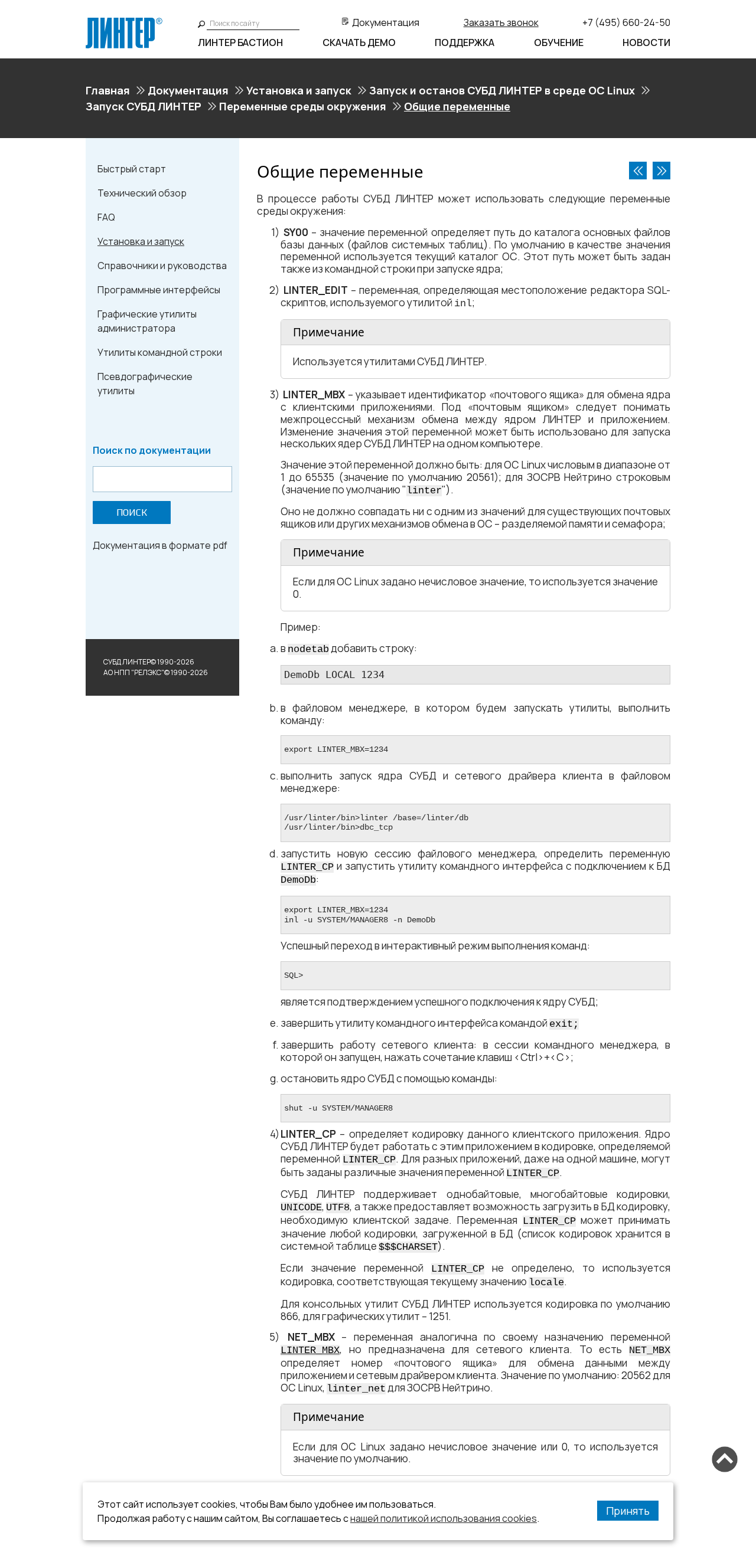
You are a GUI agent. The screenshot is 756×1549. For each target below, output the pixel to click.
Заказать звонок (501, 22)
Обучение (559, 42)
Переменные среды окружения (302, 106)
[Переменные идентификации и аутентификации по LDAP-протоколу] (661, 170)
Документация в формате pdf (160, 545)
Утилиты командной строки (159, 352)
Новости (646, 42)
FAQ (106, 217)
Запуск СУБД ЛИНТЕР (143, 106)
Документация (385, 22)
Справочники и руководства (162, 265)
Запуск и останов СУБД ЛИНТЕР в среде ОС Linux (502, 90)
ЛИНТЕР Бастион (240, 42)
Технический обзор (142, 192)
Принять (628, 1511)
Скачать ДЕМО (359, 42)
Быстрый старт (131, 168)
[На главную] (124, 22)
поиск (131, 512)
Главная (108, 90)
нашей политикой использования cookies (443, 1518)
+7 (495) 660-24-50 (626, 22)
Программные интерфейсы (158, 289)
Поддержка (464, 42)
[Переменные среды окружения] (638, 170)
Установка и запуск (298, 90)
